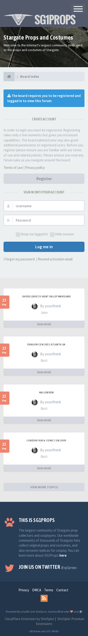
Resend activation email (55, 259)
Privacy (24, 590)
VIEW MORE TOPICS (44, 487)
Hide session (64, 234)
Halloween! (46, 392)
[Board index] (9, 76)
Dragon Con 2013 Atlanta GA (46, 344)
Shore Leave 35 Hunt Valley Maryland (46, 296)
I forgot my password (19, 259)
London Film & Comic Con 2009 (46, 440)
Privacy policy (35, 167)
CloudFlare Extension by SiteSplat (29, 619)
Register (44, 178)
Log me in (44, 246)
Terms (48, 590)
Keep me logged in (34, 234)
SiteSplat (41, 611)
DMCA (36, 590)
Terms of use (13, 167)
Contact (62, 590)
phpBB (25, 611)
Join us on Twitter (48, 567)
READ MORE (44, 324)
